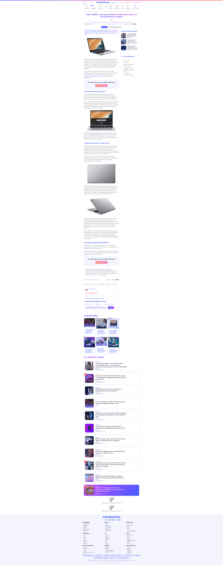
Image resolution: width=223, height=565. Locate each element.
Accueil (85, 11)
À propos (100, 560)
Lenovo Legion (108, 526)
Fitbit (84, 549)
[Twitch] (115, 520)
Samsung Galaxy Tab (109, 551)
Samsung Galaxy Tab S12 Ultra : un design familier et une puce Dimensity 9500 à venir (109, 477)
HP (127, 529)
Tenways (129, 552)
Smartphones (86, 522)
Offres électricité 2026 (128, 74)
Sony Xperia (85, 530)
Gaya (128, 549)
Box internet (126, 73)
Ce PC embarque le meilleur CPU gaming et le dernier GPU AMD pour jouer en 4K (89, 331)
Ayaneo (106, 525)
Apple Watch (86, 548)
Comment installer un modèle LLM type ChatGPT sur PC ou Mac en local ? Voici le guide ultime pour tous (132, 48)
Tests (118, 2)
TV (105, 533)
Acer (87, 284)
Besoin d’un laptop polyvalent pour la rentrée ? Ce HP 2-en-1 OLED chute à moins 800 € (132, 42)
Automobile (85, 533)
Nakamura (129, 551)
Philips (106, 538)
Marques (103, 284)
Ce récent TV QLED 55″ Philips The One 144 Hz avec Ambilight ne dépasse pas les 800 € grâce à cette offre (110, 377)
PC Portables (129, 522)
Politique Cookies (114, 560)
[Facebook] (108, 520)
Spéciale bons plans (109, 304)
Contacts (106, 560)
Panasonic (107, 537)
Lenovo (128, 527)
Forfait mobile (136, 2)
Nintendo (107, 528)
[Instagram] (106, 520)
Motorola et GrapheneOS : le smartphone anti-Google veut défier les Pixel (110, 452)
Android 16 (137, 555)
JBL (128, 538)
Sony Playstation (108, 530)
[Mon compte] (92, 2)
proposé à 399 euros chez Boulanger (93, 76)
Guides (122, 2)
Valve (106, 531)
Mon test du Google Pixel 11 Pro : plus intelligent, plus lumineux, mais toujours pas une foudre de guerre (109, 489)
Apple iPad (107, 547)
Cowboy (128, 547)
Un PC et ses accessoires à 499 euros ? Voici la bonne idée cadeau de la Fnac (101, 350)
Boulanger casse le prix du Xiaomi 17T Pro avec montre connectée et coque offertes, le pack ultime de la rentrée (110, 464)
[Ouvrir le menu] (84, 2)
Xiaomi (84, 531)
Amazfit (85, 547)
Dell (128, 526)
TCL (106, 541)
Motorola (85, 527)
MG (84, 539)
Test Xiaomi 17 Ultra (129, 555)
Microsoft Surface (130, 530)
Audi (84, 535)
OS (109, 284)
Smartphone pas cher (128, 68)
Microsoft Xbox (108, 527)
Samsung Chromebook (132, 531)
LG (105, 536)
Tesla (84, 542)
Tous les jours (90, 304)
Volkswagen (85, 543)
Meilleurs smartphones (129, 64)
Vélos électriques (130, 545)
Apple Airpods (130, 535)
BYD (84, 536)
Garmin (85, 550)
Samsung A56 (127, 60)
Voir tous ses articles (91, 293)
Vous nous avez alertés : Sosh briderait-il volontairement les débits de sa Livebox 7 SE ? (110, 427)
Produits (90, 11)
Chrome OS (94, 284)
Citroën (84, 537)
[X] (103, 520)
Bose (128, 536)
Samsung (107, 539)
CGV (134, 560)
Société (115, 284)
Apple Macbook (130, 525)
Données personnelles (126, 560)
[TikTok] (117, 520)
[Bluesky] (120, 520)
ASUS (106, 523)
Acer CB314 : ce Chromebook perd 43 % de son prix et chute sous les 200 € (101, 332)
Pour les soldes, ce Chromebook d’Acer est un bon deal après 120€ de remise (113, 332)
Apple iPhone (86, 523)
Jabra (128, 537)
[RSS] (110, 520)
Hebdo (99, 304)
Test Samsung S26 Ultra (123, 557)
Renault (85, 541)
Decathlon (129, 548)
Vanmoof (129, 553)
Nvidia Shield (108, 529)
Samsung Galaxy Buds (131, 540)
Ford (84, 538)
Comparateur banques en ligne (101, 557)
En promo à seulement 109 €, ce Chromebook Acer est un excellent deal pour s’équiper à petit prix (113, 351)
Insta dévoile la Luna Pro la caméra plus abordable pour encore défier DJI (108, 390)
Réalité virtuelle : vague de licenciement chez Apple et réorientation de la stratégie (110, 439)
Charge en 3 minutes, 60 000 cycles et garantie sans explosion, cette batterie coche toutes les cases (110, 414)
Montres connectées (88, 545)
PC (93, 11)
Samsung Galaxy (86, 529)
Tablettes (106, 545)
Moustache (129, 550)
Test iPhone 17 (119, 555)
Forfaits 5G (126, 62)
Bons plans (128, 2)
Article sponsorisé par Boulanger (111, 24)
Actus (113, 2)
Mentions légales (92, 560)
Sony (106, 540)
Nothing (128, 539)
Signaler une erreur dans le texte (91, 279)
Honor (128, 528)
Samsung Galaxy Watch (88, 552)
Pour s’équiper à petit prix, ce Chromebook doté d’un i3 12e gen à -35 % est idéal (89, 351)
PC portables (97, 11)
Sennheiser (129, 541)
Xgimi (106, 542)
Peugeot (85, 540)
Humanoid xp (92, 289)
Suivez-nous (104, 27)
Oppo (84, 528)
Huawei (84, 526)
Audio (127, 533)
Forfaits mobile (127, 66)
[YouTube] (113, 520)
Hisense (106, 535)
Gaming (106, 522)
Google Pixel (86, 525)
